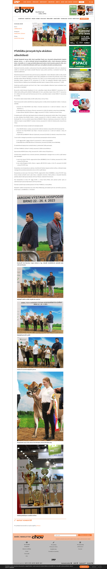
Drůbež (38, 18)
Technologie (64, 18)
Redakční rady (53, 549)
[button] (85, 535)
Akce (27, 556)
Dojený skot (21, 18)
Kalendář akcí (84, 18)
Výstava (23, 33)
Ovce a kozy (43, 18)
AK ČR (26, 563)
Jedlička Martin (18, 28)
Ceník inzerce (80, 546)
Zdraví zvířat (57, 18)
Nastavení (94, 566)
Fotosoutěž (26, 553)
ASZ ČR (33, 563)
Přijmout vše (84, 566)
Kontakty (75, 2)
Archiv (62, 2)
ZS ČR (29, 563)
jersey (22, 38)
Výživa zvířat (50, 18)
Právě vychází (75, 18)
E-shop (26, 551)
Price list (80, 549)
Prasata (33, 18)
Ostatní (70, 18)
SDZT (41, 563)
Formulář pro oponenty (53, 551)
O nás (24, 2)
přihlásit (38, 525)
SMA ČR (37, 563)
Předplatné (26, 546)
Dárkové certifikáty (27, 549)
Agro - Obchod (68, 2)
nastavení (12, 567)
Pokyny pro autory (53, 546)
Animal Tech (17, 38)
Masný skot (28, 18)
